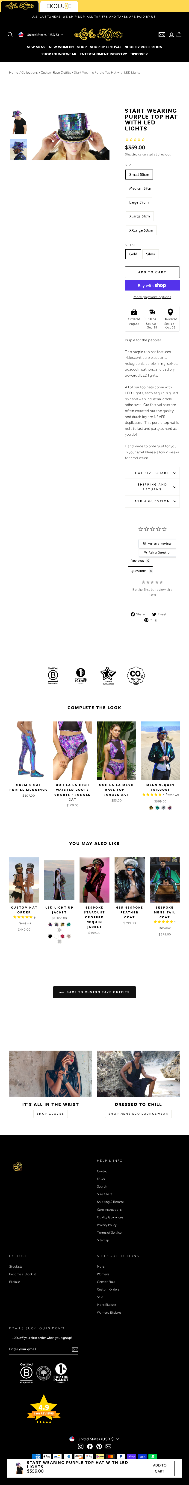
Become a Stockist (22, 1274)
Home (13, 72)
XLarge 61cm (139, 216)
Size (129, 165)
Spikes (132, 245)
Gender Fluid (106, 1282)
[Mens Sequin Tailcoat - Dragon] (170, 808)
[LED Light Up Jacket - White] (56, 936)
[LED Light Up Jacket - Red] (62, 936)
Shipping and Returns (152, 487)
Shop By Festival (105, 46)
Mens (101, 1266)
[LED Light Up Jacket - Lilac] (69, 936)
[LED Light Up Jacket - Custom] (59, 930)
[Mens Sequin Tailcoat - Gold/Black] (151, 808)
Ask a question (152, 501)
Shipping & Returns (110, 1201)
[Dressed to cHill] (138, 1074)
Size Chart (104, 1194)
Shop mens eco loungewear (138, 1113)
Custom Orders (108, 1289)
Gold (133, 254)
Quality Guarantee (110, 1217)
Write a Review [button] (159, 543)
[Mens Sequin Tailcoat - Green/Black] (157, 808)
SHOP (82, 46)
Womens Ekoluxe (109, 1312)
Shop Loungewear (58, 53)
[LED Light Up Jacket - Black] (50, 936)
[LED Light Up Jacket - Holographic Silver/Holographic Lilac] (56, 924)
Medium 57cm (140, 188)
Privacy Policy (107, 1225)
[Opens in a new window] (80, 1446)
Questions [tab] (139, 571)
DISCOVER (139, 53)
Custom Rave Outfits (56, 72)
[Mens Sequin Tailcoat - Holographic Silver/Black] (163, 808)
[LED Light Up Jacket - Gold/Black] (62, 924)
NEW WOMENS (61, 46)
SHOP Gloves (51, 1113)
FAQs (101, 1179)
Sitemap (103, 1240)
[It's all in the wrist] (50, 1074)
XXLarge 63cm (141, 230)
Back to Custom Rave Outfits (98, 992)
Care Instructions (109, 1209)
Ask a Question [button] (160, 552)
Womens (103, 1274)
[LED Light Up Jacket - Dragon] (50, 924)
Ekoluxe (14, 1282)
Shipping (131, 154)
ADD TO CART (159, 1468)
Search (102, 1186)
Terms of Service (109, 1232)
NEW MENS (36, 46)
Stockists (16, 1266)
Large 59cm (139, 202)
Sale (100, 1297)
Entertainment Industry (103, 53)
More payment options (152, 297)
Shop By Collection (143, 46)
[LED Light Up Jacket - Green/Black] (69, 924)
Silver (150, 254)
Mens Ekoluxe (106, 1304)
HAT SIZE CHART (152, 473)
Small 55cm (139, 174)
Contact (103, 1171)
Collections (29, 72)
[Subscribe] (75, 1349)
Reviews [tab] (137, 560)
